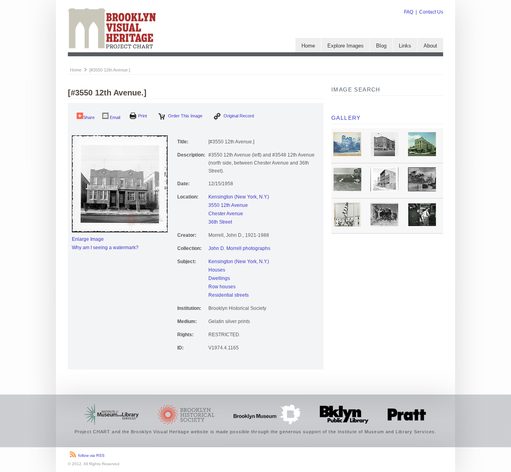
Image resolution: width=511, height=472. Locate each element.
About (430, 46)
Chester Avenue (225, 213)
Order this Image (184, 115)
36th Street (220, 222)
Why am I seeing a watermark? (105, 247)
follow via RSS (91, 455)
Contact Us (431, 12)
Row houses (222, 287)
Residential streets (228, 295)
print (142, 115)
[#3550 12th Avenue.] (109, 69)
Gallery (346, 118)
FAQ (408, 12)
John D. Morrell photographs (239, 248)
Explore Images (345, 46)
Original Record (238, 115)
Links (405, 46)
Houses (216, 270)
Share (89, 117)
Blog (381, 46)
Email (114, 117)
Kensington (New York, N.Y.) (238, 197)
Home (308, 46)
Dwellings (219, 278)
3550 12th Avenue (228, 205)
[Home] (112, 47)
